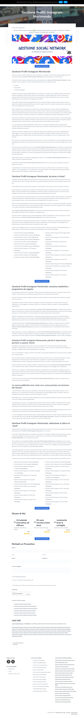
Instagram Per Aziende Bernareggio (62, 699)
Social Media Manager (17, 624)
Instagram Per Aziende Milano (39, 660)
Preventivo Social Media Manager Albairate (64, 697)
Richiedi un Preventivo (42, 66)
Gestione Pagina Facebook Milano (39, 681)
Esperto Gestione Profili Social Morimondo (46, 629)
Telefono (45, 558)
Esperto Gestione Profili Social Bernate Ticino (64, 670)
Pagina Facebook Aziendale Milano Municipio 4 (65, 660)
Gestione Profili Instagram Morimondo (54, 634)
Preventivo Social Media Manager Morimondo (23, 629)
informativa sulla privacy (21, 576)
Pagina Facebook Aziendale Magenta (63, 701)
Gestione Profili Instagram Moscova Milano (25, 610)
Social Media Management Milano (39, 688)
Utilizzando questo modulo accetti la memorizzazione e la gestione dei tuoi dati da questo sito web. (34, 585)
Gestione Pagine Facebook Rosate (62, 693)
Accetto (60, 2)
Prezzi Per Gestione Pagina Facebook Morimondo (30, 632)
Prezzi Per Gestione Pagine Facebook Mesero (64, 664)
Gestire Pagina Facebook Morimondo (47, 631)
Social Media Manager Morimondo (20, 627)
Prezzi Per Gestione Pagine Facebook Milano (42, 672)
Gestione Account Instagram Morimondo (34, 634)
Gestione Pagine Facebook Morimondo (28, 631)
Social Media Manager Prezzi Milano (40, 691)
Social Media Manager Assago (61, 662)
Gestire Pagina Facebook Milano (39, 677)
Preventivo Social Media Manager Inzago (63, 687)
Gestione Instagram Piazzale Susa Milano (63, 681)
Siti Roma (68, 712)
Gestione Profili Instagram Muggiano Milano (25, 615)
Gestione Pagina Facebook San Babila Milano (64, 689)
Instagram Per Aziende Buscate (61, 666)
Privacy (10, 671)
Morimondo (15, 644)
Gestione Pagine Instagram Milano (40, 667)
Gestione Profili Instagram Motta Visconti (24, 613)
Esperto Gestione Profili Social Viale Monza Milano (65, 691)
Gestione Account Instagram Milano (40, 665)
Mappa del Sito (12, 669)
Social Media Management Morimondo (60, 627)
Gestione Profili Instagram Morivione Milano (25, 606)
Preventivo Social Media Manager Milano (41, 686)
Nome (14, 547)
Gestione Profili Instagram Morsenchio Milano (25, 608)
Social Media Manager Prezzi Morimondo (40, 627)
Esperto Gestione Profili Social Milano (40, 684)
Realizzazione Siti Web (60, 712)
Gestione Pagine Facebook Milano (39, 679)
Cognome (44, 554)
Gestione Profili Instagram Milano (22, 604)
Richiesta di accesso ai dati (14, 673)
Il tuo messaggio (17, 566)
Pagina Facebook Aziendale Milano (40, 674)
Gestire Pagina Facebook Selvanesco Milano (64, 677)
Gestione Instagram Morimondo (51, 632)
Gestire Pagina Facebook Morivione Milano (64, 673)
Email (14, 558)
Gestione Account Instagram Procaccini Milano (65, 668)
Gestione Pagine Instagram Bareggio (63, 695)
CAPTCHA (14, 589)
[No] (82, 2)
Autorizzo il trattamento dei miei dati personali (23, 580)
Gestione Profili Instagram (18, 642)
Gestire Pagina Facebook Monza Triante (63, 675)
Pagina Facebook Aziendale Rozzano (62, 679)
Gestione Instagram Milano (38, 669)
